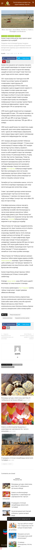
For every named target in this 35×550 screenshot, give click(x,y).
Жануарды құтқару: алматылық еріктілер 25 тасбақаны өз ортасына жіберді (21, 486)
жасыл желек (11, 281)
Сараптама (17, 36)
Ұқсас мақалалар (7, 364)
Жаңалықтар (11, 36)
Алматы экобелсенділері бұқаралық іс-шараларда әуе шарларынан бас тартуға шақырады (14, 429)
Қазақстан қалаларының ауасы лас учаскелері (7, 337)
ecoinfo (3, 53)
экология (11, 219)
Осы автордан (18, 364)
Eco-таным (4, 36)
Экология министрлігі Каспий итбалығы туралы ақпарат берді (21, 513)
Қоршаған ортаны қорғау (22, 318)
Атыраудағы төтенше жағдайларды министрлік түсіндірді (19, 505)
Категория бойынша (8, 367)
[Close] (9, 519)
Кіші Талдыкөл (24, 288)
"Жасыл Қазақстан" (15, 314)
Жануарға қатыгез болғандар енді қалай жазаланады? (25, 536)
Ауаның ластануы (7, 318)
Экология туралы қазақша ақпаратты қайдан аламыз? (27, 337)
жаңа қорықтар (6, 260)
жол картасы (11, 169)
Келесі (10, 464)
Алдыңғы (5, 464)
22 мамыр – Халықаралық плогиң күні (25, 544)
